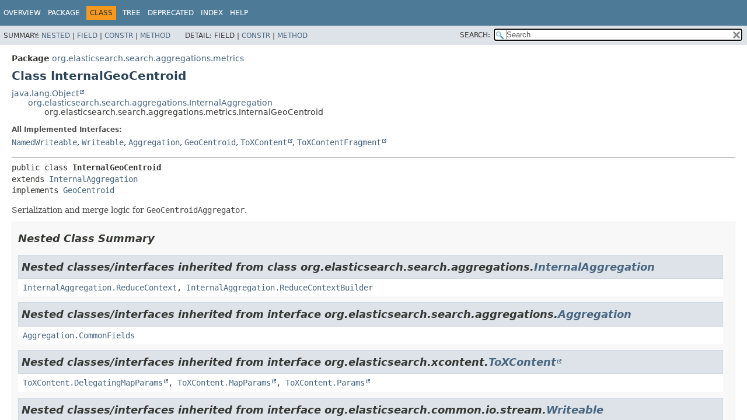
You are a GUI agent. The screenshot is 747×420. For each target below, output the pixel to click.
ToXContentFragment (339, 142)
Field (87, 36)
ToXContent (263, 142)
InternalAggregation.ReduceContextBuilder (279, 287)
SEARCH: (475, 35)
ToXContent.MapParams (224, 382)
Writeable (103, 142)
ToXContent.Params (325, 382)
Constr (118, 36)
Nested (55, 36)
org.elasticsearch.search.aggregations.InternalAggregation (150, 102)
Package (64, 13)
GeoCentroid (210, 142)
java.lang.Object (45, 93)
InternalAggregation (93, 179)
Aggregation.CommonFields (79, 335)
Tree (132, 13)
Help (239, 13)
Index (212, 13)
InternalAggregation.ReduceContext (100, 287)
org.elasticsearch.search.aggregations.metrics (148, 58)
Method (155, 36)
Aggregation (154, 142)
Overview (22, 13)
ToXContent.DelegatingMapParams (93, 382)
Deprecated (171, 13)
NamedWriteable (44, 142)
